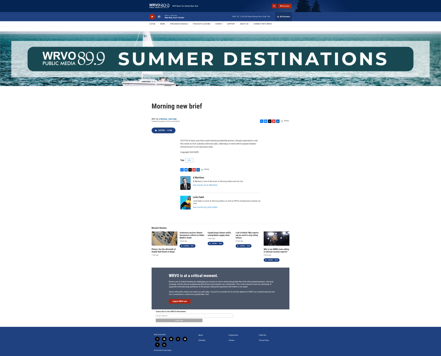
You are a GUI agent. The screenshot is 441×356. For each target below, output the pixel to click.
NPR (189, 160)
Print (286, 120)
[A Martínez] (185, 183)
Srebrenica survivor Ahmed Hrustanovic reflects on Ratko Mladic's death (192, 235)
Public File (262, 335)
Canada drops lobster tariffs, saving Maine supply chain (219, 233)
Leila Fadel (172, 119)
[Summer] (220, 58)
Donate (285, 6)
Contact (231, 340)
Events (218, 24)
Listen (152, 24)
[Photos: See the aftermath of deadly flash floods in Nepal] (164, 238)
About (200, 335)
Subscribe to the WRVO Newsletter (171, 311)
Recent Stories (159, 228)
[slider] (162, 16)
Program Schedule (179, 24)
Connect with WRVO (262, 24)
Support (231, 24)
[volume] (159, 16)
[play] (152, 16)
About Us (244, 24)
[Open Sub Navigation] (157, 24)
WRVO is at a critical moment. (193, 275)
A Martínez (163, 119)
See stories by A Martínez (205, 185)
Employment (233, 335)
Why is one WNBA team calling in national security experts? (276, 250)
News (162, 24)
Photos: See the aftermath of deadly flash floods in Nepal (164, 250)
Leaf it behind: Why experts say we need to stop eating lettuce (247, 235)
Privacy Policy (264, 340)
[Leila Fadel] (185, 203)
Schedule (201, 340)
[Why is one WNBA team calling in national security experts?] (276, 238)
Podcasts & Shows (202, 24)
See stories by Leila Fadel (205, 207)
